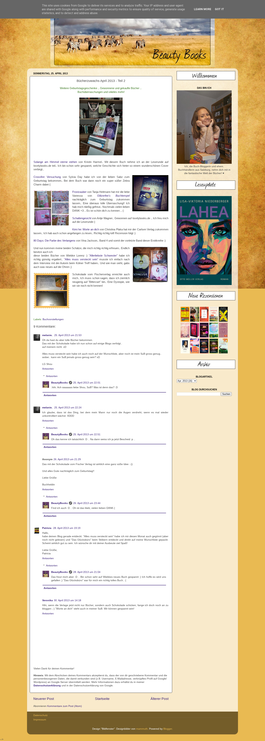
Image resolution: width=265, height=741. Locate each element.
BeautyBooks (59, 382)
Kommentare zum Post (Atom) (64, 706)
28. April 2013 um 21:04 (86, 572)
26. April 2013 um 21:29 (67, 459)
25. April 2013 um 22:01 (86, 382)
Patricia (47, 528)
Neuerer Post (43, 699)
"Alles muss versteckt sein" (81, 259)
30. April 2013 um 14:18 (67, 600)
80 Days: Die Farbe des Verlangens (54, 240)
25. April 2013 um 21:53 (67, 335)
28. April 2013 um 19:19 (66, 528)
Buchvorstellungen (53, 319)
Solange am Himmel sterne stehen (55, 162)
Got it (219, 9)
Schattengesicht (81, 218)
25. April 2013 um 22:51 (86, 434)
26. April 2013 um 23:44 (86, 503)
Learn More (202, 9)
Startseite (102, 699)
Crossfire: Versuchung (47, 177)
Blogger (167, 728)
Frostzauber (79, 191)
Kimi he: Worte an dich (85, 229)
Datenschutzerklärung (47, 685)
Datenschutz (40, 715)
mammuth (142, 728)
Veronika (47, 600)
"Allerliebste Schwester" (103, 255)
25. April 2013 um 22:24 (67, 407)
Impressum (39, 719)
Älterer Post (160, 699)
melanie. (47, 335)
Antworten (48, 368)
